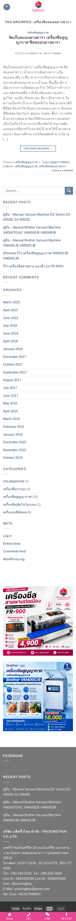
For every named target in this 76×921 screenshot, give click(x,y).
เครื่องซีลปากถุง (14, 489)
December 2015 (14, 442)
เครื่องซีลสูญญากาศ (38, 32)
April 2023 (10, 310)
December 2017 (14, 357)
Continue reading (38, 148)
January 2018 (13, 349)
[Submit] (69, 191)
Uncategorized (13, 481)
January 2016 (13, 434)
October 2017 (12, 364)
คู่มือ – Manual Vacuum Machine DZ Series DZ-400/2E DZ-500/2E (37, 217)
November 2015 (14, 450)
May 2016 (10, 403)
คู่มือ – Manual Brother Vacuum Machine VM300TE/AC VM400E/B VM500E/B (32, 230)
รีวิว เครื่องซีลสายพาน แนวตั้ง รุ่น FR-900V (33, 266)
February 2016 (13, 426)
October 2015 (12, 457)
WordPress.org (14, 559)
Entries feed (11, 543)
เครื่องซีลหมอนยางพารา (52, 166)
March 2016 (11, 419)
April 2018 (10, 341)
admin (57, 53)
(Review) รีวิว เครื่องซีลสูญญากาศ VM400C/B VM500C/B (35, 255)
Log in (7, 536)
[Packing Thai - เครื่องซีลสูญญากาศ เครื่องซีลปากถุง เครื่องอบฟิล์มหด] (38, 7)
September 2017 (15, 372)
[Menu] (6, 7)
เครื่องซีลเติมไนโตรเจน (19, 504)
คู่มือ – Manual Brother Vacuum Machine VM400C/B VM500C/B (32, 243)
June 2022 (10, 318)
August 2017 (12, 380)
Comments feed (14, 551)
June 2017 (10, 395)
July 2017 (10, 388)
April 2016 (10, 411)
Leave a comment (62, 170)
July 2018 (10, 325)
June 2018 (10, 333)
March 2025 (11, 302)
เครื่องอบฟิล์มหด (15, 512)
